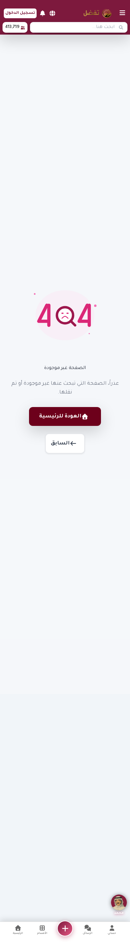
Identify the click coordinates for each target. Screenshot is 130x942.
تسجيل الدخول (20, 13)
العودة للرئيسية (60, 416)
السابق (60, 443)
